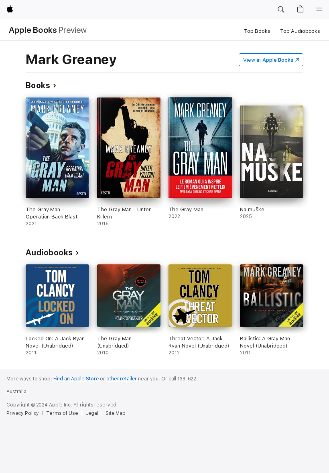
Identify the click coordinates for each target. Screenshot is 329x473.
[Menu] (319, 9)
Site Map (116, 413)
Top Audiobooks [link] (300, 31)
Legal (91, 413)
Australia (16, 391)
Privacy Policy (22, 413)
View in (268, 60)
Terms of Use (62, 413)
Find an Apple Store (76, 379)
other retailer (121, 379)
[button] (280, 9)
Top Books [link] (257, 31)
